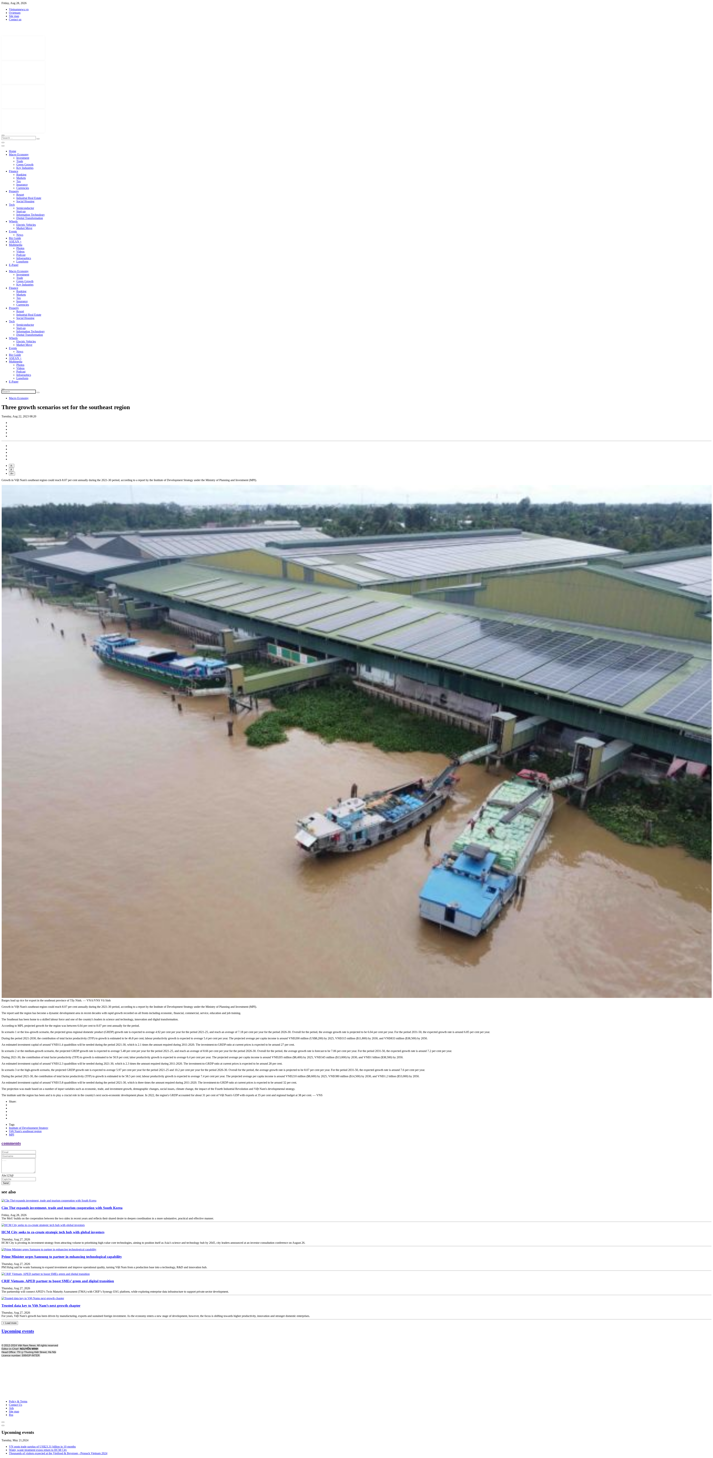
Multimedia (15, 244)
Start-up (21, 211)
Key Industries (24, 167)
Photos (20, 248)
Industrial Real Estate (28, 198)
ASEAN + (15, 241)
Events (13, 231)
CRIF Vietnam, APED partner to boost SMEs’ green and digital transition (57, 1281)
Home (12, 151)
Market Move (24, 228)
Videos (20, 251)
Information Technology (30, 214)
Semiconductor (25, 208)
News (19, 234)
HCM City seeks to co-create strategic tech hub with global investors (52, 1232)
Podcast (20, 254)
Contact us (15, 19)
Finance (13, 171)
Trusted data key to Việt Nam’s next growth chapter (40, 1305)
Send (6, 1183)
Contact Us (15, 1404)
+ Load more (10, 1323)
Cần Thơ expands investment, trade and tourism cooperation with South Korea (62, 1208)
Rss (11, 1414)
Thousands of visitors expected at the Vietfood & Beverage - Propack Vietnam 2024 (58, 1453)
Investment (22, 157)
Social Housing (25, 201)
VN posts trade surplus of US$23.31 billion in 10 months (42, 1446)
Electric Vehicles (26, 224)
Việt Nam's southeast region (25, 1131)
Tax (18, 181)
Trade (19, 161)
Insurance (22, 184)
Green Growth (24, 164)
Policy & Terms (18, 1401)
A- (11, 465)
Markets (21, 178)
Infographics (23, 258)
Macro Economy (19, 154)
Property (14, 191)
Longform (22, 261)
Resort (20, 194)
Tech (12, 204)
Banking (21, 174)
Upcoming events (17, 1331)
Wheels (13, 221)
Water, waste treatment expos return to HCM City (38, 1449)
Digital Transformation (29, 218)
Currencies (22, 188)
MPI (11, 1134)
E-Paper (13, 264)
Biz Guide (15, 238)
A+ (12, 473)
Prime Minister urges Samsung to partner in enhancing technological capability (61, 1257)
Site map (14, 16)
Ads (11, 1408)
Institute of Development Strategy (28, 1127)
